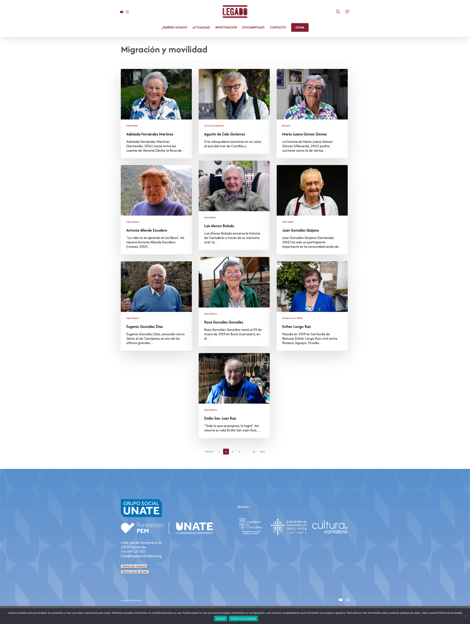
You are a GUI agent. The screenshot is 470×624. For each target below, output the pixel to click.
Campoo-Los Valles (292, 318)
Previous (209, 451)
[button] (347, 12)
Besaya (286, 125)
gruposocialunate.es (131, 600)
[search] (338, 12)
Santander (132, 125)
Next (263, 451)
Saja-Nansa (132, 222)
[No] (465, 616)
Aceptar (220, 618)
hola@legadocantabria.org (141, 555)
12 (254, 451)
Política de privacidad (243, 618)
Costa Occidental (214, 125)
